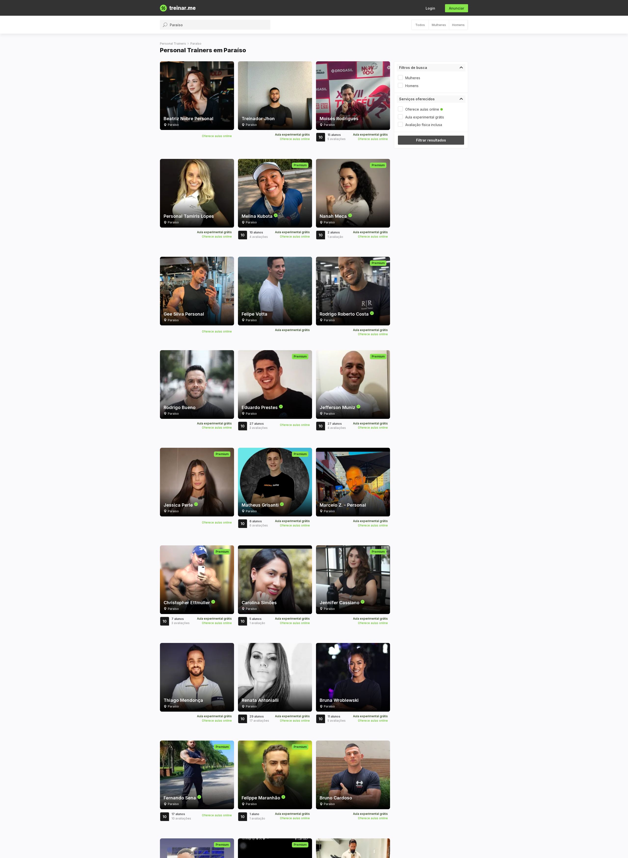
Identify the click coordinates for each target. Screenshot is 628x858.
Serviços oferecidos (417, 99)
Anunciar (456, 8)
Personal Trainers (173, 43)
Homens (458, 25)
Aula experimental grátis (424, 117)
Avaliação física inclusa (423, 125)
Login (430, 8)
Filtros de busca (413, 67)
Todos (420, 25)
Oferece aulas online (422, 109)
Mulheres (439, 25)
